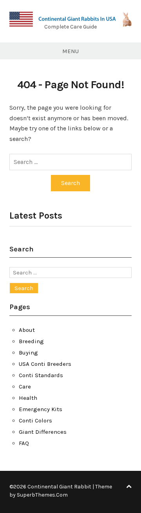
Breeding (31, 341)
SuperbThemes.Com (42, 495)
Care (25, 386)
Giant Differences (43, 431)
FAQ (24, 443)
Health (28, 397)
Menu (70, 51)
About (27, 329)
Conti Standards (41, 375)
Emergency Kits (40, 409)
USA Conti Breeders (45, 363)
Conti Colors (35, 420)
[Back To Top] (129, 487)
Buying (28, 352)
